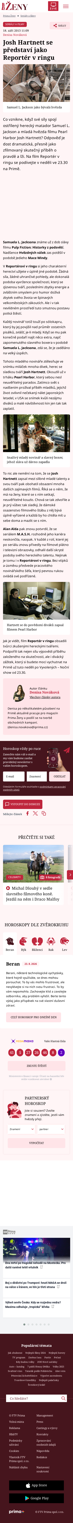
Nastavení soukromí (42, 1469)
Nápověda (42, 1451)
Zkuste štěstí (36, 1066)
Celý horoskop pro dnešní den (34, 1017)
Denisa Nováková (15, 35)
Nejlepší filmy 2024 (35, 1352)
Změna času (34, 1357)
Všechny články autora (45, 697)
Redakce (41, 1457)
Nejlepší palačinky (49, 1380)
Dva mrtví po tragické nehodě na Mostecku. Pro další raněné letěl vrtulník (35, 1265)
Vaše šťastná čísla (54, 1041)
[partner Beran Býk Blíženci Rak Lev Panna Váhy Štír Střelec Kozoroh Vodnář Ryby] (51, 1129)
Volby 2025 (58, 1366)
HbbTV (13, 1434)
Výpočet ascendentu (51, 1375)
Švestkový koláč (36, 1384)
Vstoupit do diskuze (25, 804)
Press (39, 1422)
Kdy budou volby (25, 1361)
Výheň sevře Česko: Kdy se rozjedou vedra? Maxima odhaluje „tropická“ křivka (33, 1304)
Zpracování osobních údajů (46, 1442)
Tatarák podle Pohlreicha (38, 1371)
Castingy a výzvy (46, 1428)
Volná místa (16, 1422)
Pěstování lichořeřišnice (24, 1375)
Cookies (14, 1451)
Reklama (14, 1428)
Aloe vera (60, 1371)
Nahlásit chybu (18, 1467)
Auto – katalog (16, 1366)
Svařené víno (15, 1371)
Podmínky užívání (15, 1442)
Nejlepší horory (57, 1352)
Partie (47, 1357)
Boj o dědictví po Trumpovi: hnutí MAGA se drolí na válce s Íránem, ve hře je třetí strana (36, 1285)
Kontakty (42, 1434)
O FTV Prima (17, 1415)
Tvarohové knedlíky (25, 1380)
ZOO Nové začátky (47, 1361)
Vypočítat (36, 1143)
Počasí (57, 1357)
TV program (18, 1357)
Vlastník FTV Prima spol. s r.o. (19, 1459)
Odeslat (59, 776)
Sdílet (58, 26)
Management (44, 1415)
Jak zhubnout (15, 1352)
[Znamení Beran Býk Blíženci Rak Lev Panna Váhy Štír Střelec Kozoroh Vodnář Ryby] (37, 776)
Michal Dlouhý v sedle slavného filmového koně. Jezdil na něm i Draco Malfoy (32, 894)
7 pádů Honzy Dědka (38, 1366)
